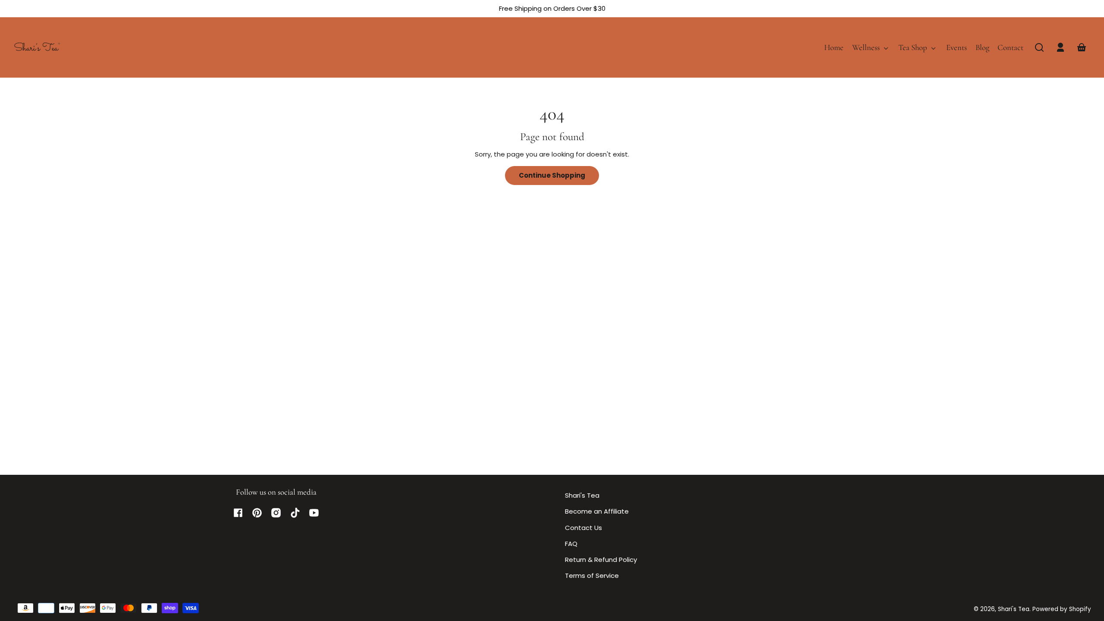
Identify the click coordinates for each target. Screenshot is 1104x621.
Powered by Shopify (1061, 609)
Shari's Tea (582, 495)
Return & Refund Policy (601, 559)
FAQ (571, 543)
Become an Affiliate (597, 511)
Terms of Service (592, 575)
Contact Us (583, 527)
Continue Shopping (552, 175)
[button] (1039, 47)
